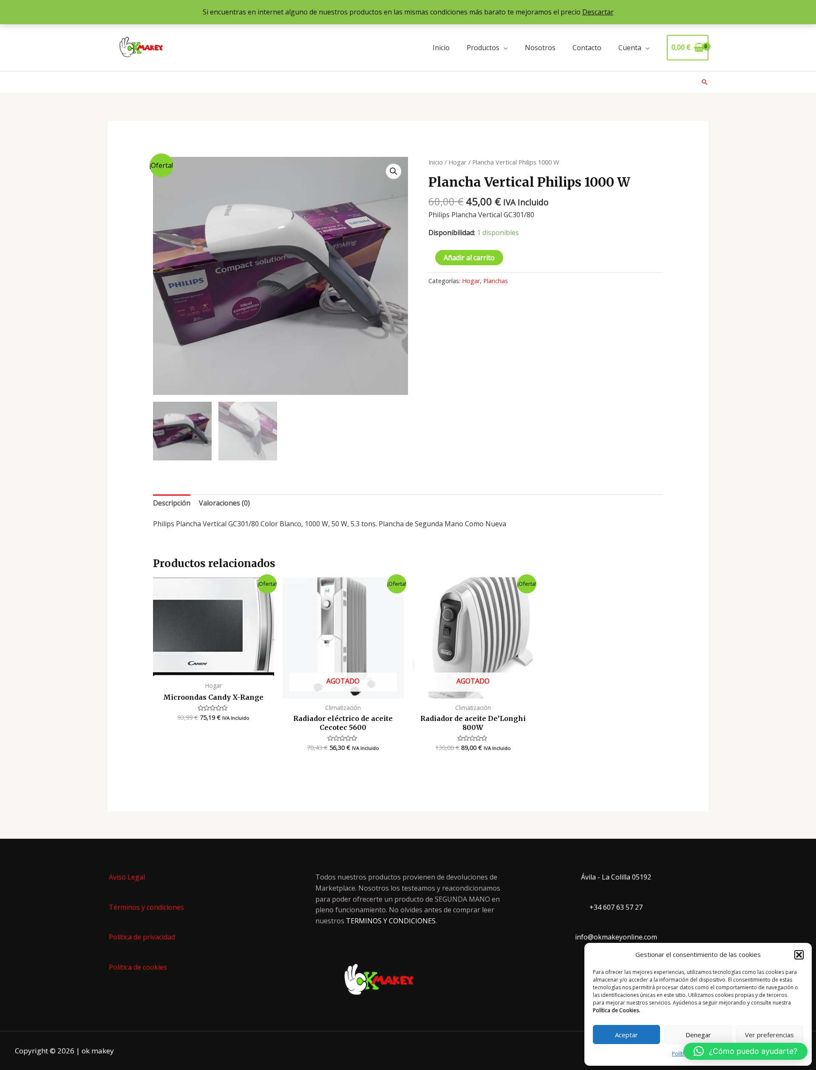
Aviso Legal (127, 877)
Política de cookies (138, 967)
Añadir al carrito (469, 257)
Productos (483, 47)
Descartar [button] (598, 12)
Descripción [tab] (171, 503)
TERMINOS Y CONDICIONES (391, 920)
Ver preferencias (769, 1034)
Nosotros (540, 47)
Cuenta (629, 47)
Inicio (441, 47)
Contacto (586, 47)
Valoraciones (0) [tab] (224, 503)
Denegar (698, 1034)
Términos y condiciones (146, 907)
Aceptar (626, 1034)
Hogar (457, 162)
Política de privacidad (142, 937)
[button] (799, 955)
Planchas (495, 281)
